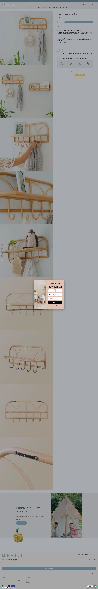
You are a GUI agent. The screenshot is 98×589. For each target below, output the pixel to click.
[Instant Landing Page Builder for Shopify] (5, 587)
